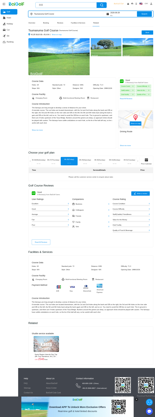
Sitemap (27, 388)
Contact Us (28, 393)
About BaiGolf (51, 383)
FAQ (25, 383)
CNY (146, 3)
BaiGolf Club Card (53, 393)
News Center (51, 388)
